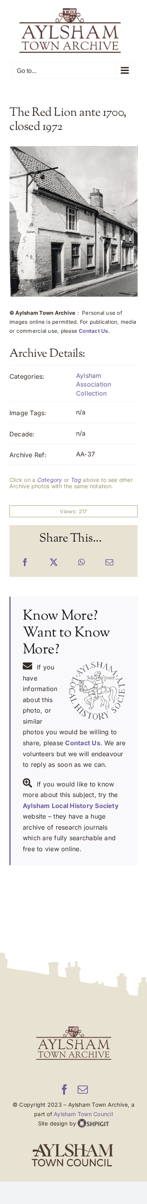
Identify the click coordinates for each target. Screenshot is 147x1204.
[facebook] (64, 1089)
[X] (54, 562)
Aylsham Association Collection (93, 384)
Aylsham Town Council (83, 1114)
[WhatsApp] (81, 562)
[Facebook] (25, 562)
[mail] (83, 1089)
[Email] (109, 562)
